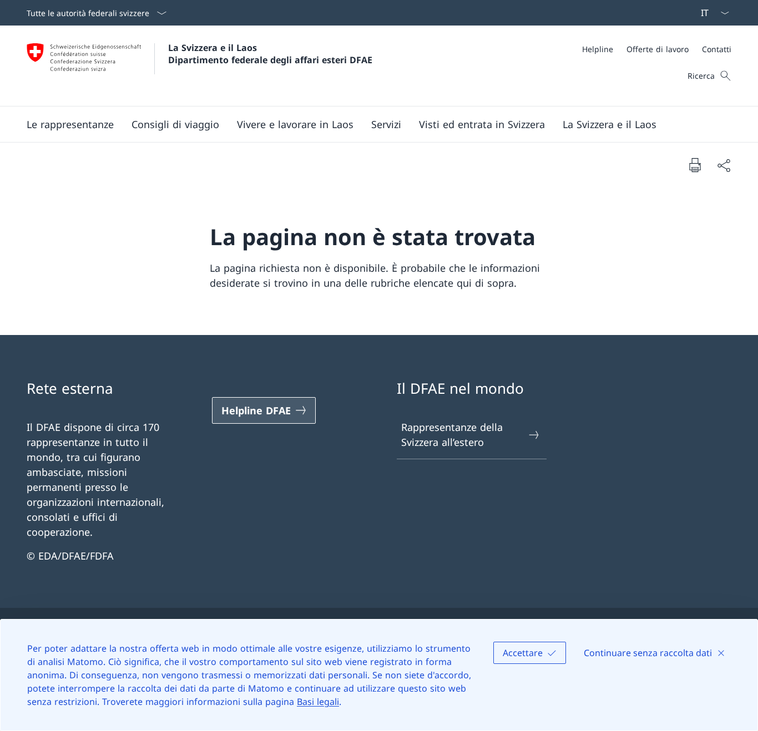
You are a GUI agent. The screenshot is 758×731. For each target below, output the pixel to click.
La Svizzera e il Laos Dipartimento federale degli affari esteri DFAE (270, 54)
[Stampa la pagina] (694, 164)
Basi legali (318, 702)
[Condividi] (723, 165)
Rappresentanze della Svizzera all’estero (452, 434)
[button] (70, 124)
